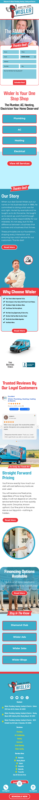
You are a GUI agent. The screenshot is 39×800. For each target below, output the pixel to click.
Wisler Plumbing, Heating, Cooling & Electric (22, 400)
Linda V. (11, 416)
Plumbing (19, 118)
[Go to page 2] (19, 441)
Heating (19, 140)
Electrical (19, 151)
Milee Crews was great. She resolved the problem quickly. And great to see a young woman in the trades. (19, 427)
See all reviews (14, 409)
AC (19, 129)
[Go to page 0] (16, 441)
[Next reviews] (37, 426)
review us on (24, 409)
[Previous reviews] (1, 426)
